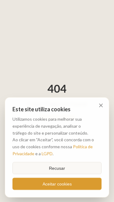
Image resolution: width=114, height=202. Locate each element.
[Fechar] (101, 105)
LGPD (47, 153)
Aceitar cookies (57, 183)
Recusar (57, 167)
